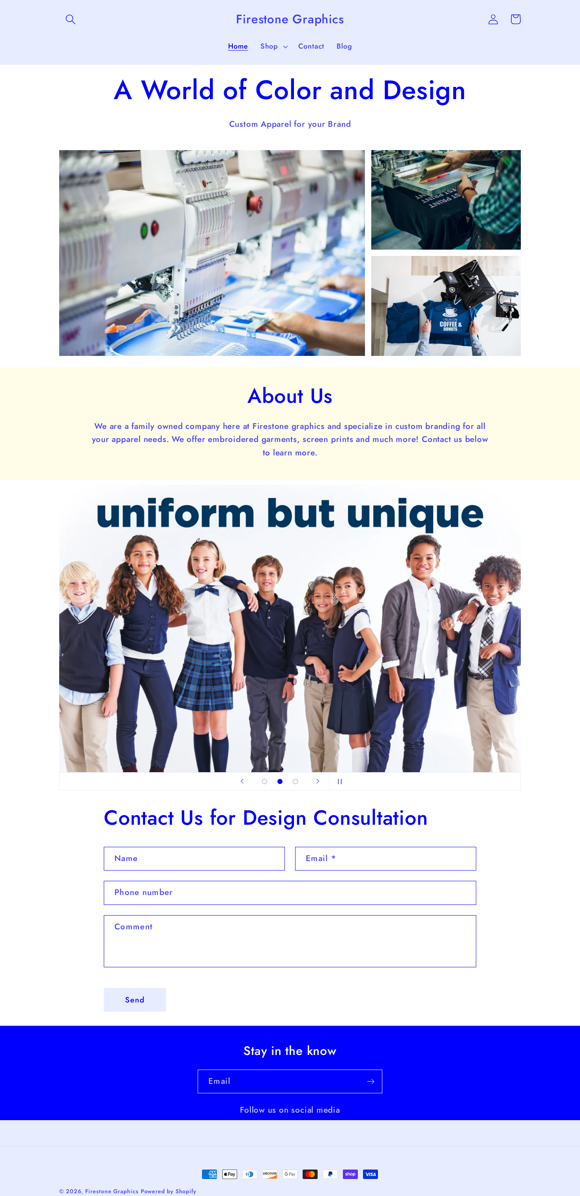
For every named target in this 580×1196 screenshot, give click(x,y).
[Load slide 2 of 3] (280, 781)
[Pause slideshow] (338, 781)
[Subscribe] (370, 1082)
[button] (70, 19)
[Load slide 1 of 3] (264, 781)
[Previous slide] (242, 781)
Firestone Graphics (111, 1191)
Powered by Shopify (168, 1191)
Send (134, 999)
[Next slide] (317, 781)
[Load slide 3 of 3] (295, 781)
